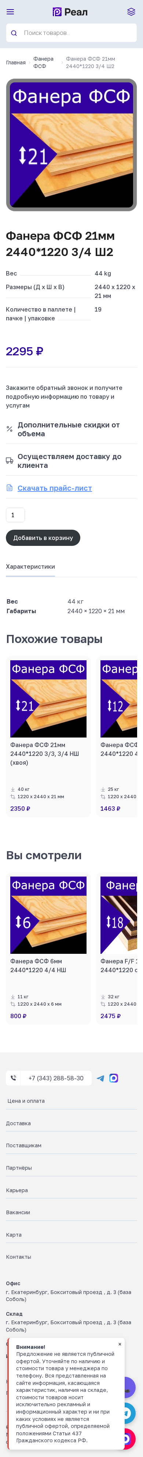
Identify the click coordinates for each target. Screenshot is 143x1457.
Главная (16, 62)
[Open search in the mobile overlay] (71, 32)
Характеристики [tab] (30, 566)
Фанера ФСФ (43, 62)
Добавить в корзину (43, 537)
